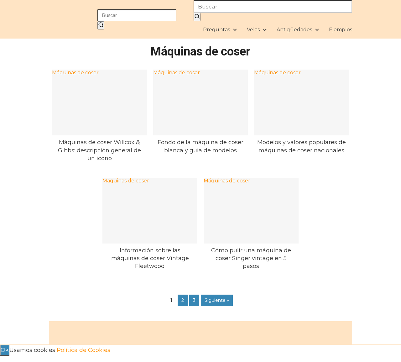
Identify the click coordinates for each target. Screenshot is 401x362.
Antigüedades (294, 30)
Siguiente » (217, 300)
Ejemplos (340, 30)
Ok (5, 350)
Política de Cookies (83, 350)
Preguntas (216, 30)
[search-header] (100, 25)
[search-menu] (197, 17)
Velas (253, 30)
